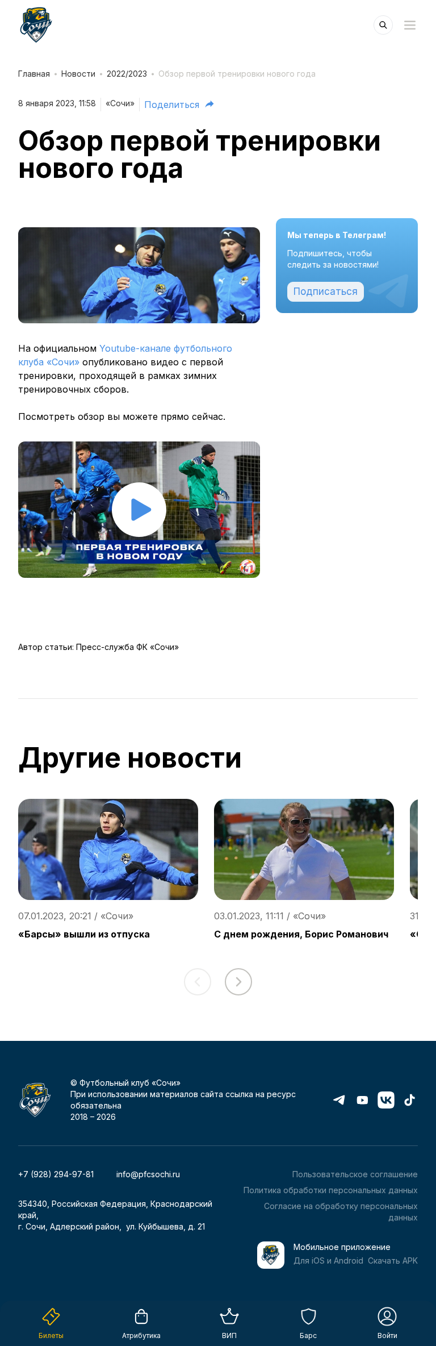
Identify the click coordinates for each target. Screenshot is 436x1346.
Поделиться (171, 104)
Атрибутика (141, 1335)
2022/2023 (127, 73)
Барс (308, 1335)
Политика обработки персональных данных (331, 1190)
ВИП (229, 1335)
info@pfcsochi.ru (148, 1174)
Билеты (51, 1335)
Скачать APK (393, 1260)
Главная (34, 73)
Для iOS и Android (328, 1260)
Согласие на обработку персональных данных (341, 1211)
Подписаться (326, 291)
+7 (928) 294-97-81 (56, 1174)
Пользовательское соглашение (355, 1174)
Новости (78, 73)
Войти (387, 1335)
